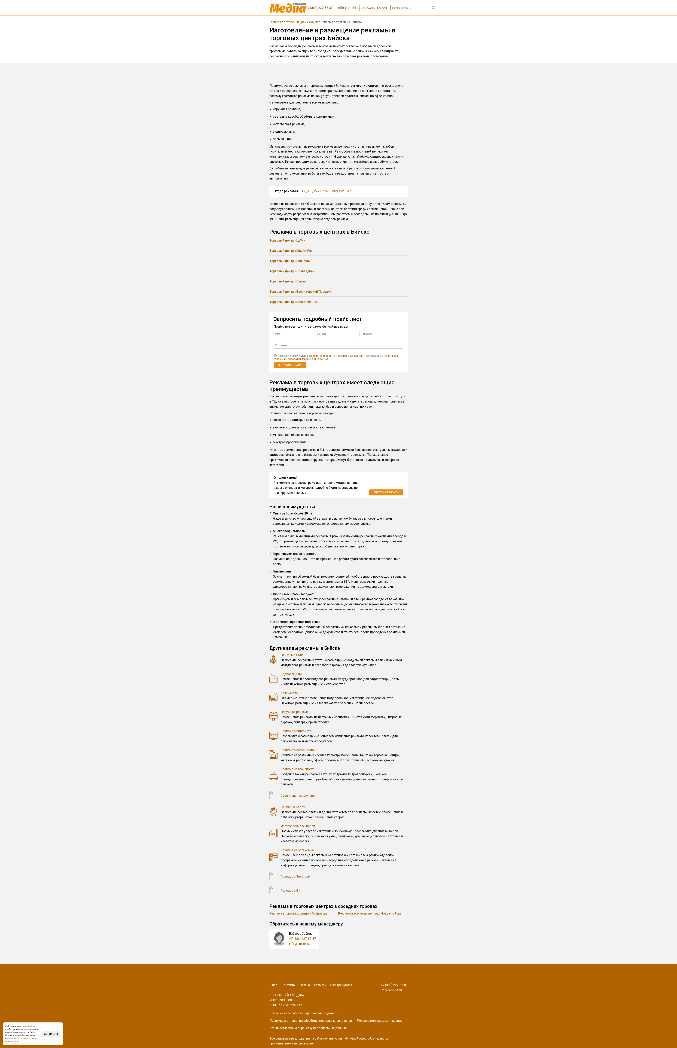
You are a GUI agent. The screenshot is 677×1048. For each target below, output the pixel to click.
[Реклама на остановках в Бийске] (273, 858)
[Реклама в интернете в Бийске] (273, 736)
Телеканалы (289, 693)
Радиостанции (291, 674)
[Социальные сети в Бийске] (273, 812)
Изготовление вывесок (298, 826)
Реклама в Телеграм (295, 876)
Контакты (289, 985)
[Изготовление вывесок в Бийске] (273, 834)
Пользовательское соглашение (379, 1020)
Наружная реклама (295, 712)
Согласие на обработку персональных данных (303, 1013)
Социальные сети (293, 807)
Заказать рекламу (375, 7)
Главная (275, 22)
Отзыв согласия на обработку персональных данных (308, 1028)
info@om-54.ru (342, 191)
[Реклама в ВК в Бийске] (273, 891)
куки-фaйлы (29, 1026)
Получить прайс (290, 365)
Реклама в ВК (290, 890)
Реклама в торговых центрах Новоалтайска (369, 913)
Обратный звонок (386, 492)
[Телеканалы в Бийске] (273, 698)
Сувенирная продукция (298, 795)
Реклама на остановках (298, 850)
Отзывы (320, 985)
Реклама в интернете (296, 731)
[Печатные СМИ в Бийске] (273, 660)
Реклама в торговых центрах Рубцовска (298, 913)
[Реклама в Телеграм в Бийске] (273, 877)
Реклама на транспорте (297, 769)
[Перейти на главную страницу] (287, 8)
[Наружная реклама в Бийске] (273, 717)
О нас (273, 985)
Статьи (305, 985)
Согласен (51, 1033)
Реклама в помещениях (298, 750)
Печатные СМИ (292, 655)
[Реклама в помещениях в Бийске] (273, 755)
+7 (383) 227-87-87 (315, 191)
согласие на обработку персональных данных (335, 355)
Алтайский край (295, 22)
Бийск (313, 22)
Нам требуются (341, 985)
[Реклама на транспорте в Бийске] (273, 777)
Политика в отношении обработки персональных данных (311, 1020)
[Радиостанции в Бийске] (273, 679)
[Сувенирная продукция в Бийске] (273, 796)
